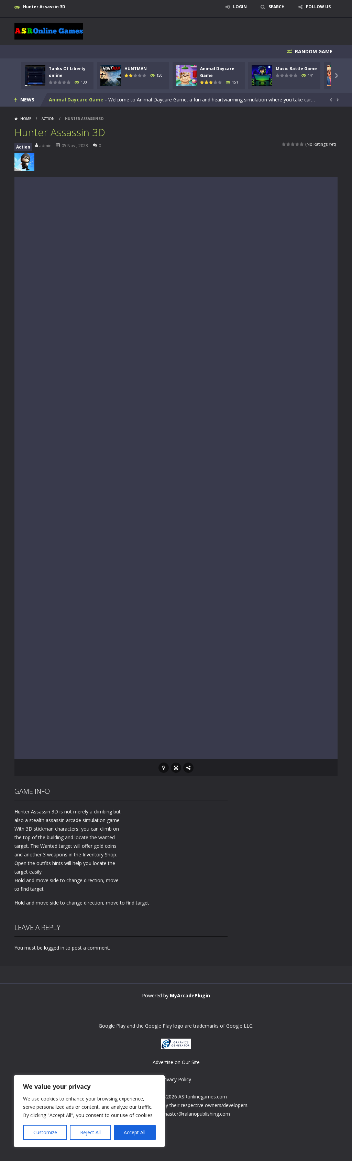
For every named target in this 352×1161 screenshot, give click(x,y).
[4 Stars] (297, 144)
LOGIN (240, 7)
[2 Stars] (288, 144)
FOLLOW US (318, 7)
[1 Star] (284, 144)
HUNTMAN (135, 69)
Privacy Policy (176, 1079)
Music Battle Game (296, 69)
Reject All (90, 1132)
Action (48, 118)
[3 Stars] (293, 144)
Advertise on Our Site (176, 1062)
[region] (89, 1111)
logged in (54, 947)
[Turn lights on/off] (163, 768)
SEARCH (276, 7)
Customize (45, 1132)
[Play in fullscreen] (176, 768)
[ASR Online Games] (48, 31)
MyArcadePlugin (190, 995)
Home (25, 118)
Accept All (134, 1132)
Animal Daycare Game (76, 99)
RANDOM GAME (313, 51)
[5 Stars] (302, 144)
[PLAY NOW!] (35, 75)
